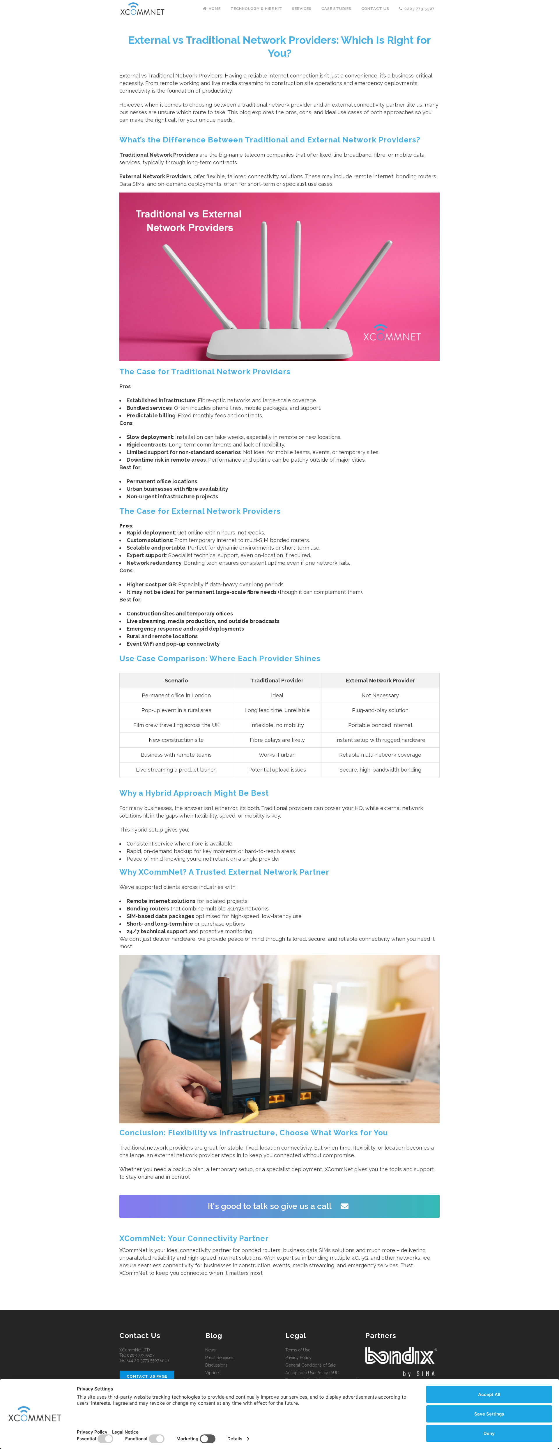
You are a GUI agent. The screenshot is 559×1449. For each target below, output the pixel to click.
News (210, 1350)
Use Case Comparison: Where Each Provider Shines (220, 658)
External (129, 76)
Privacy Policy (298, 1357)
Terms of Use (297, 1350)
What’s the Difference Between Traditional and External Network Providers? (269, 139)
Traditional (161, 76)
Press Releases (219, 1357)
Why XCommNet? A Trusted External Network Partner (224, 872)
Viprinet (212, 1372)
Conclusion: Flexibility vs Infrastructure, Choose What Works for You (253, 1132)
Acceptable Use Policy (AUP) (312, 1372)
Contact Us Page (147, 1376)
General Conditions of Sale (310, 1365)
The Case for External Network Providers (200, 511)
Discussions (216, 1365)
